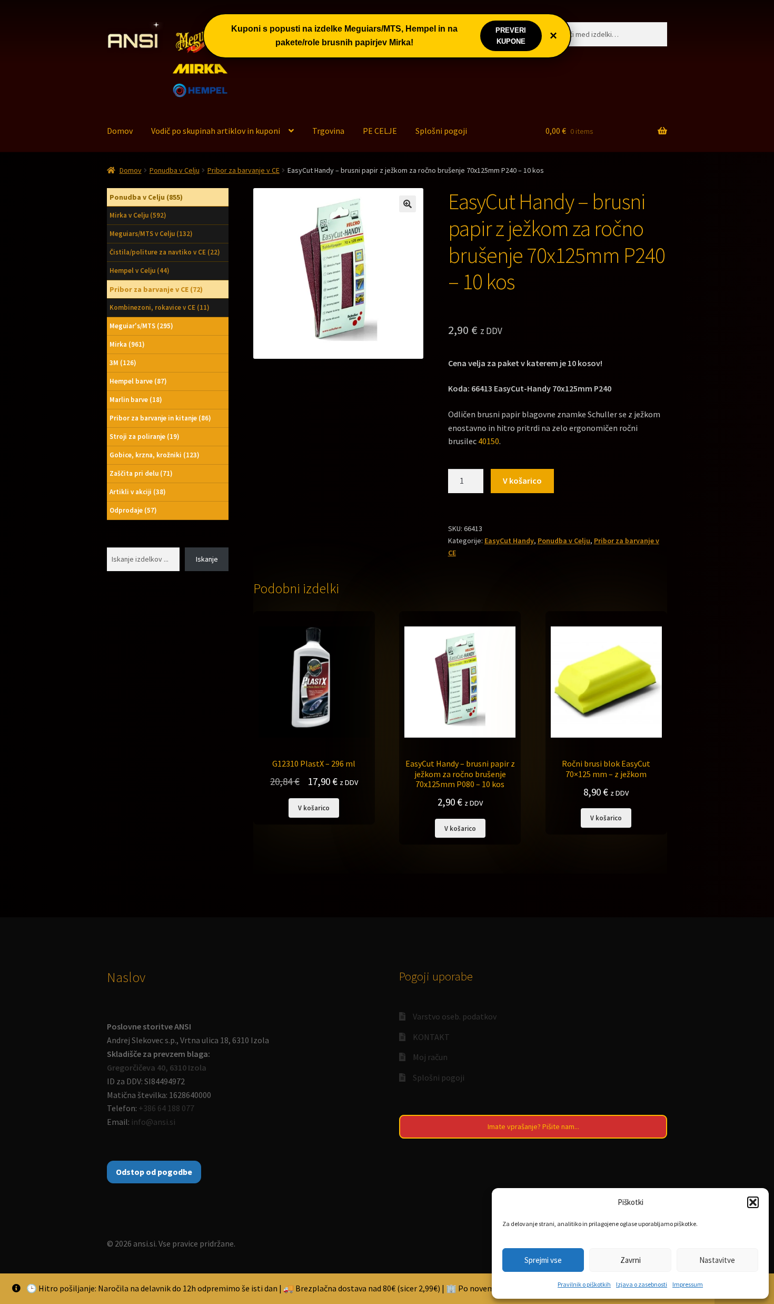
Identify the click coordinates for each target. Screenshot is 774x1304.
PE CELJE (380, 130)
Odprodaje (133, 510)
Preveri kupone (510, 35)
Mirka (127, 344)
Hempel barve (138, 381)
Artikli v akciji (138, 491)
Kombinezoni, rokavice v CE (160, 307)
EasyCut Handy (509, 540)
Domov (120, 130)
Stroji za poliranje (145, 436)
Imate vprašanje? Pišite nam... (533, 1126)
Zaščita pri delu (141, 473)
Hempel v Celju (140, 270)
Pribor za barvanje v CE (243, 170)
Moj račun (430, 1057)
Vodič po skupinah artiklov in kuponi (215, 130)
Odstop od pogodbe (154, 1171)
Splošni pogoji (441, 130)
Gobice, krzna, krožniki (155, 454)
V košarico (522, 480)
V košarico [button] (314, 807)
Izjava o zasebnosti (641, 1284)
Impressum (687, 1284)
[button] (753, 1202)
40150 (488, 441)
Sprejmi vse (543, 1260)
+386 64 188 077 (166, 1108)
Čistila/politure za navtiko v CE (165, 252)
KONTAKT (431, 1037)
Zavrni (630, 1260)
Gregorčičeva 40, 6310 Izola (156, 1067)
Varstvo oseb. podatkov (455, 1016)
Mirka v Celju (138, 215)
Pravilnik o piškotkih (584, 1284)
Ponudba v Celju (175, 170)
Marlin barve (136, 399)
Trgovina (328, 130)
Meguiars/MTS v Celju (151, 233)
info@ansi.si (153, 1121)
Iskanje (207, 559)
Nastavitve (717, 1260)
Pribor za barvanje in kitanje (160, 418)
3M (123, 362)
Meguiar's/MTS (141, 325)
